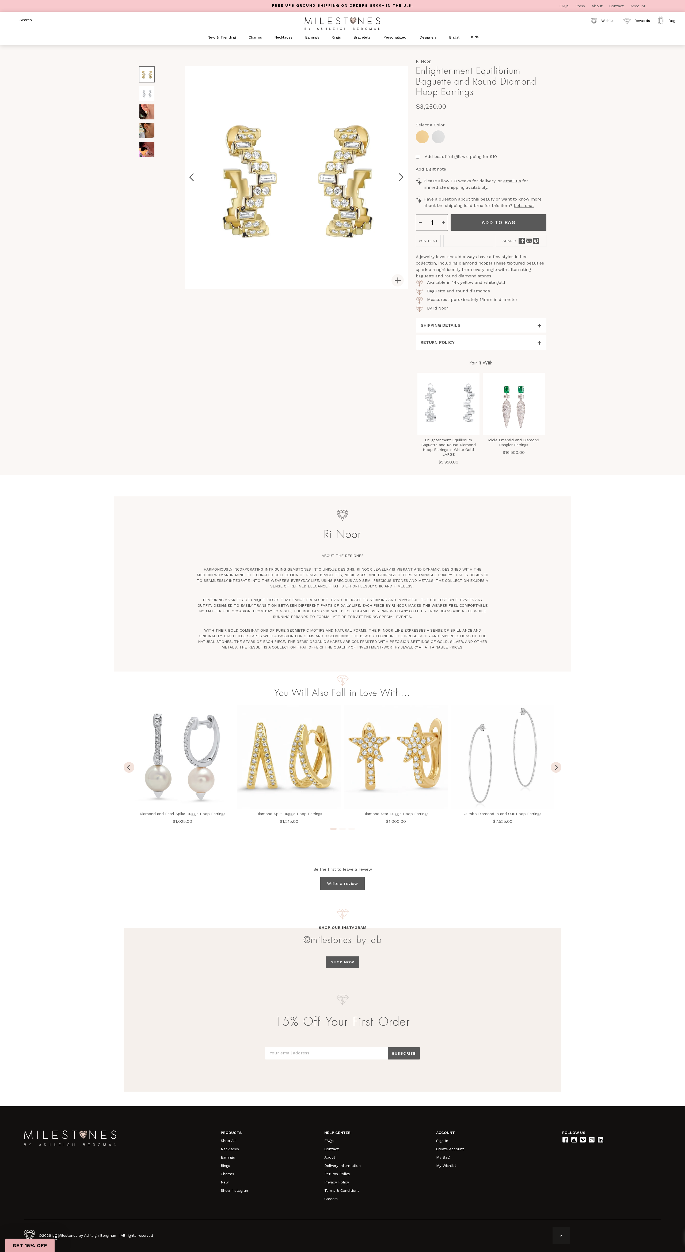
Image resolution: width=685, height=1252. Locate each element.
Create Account (450, 1149)
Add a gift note (431, 169)
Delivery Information (342, 1165)
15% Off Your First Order (342, 1022)
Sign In (442, 1140)
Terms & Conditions (341, 1190)
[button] (30, 1245)
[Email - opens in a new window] (529, 241)
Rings (225, 1165)
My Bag (443, 1157)
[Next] (556, 767)
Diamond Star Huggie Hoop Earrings (395, 814)
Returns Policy (337, 1174)
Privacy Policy (336, 1182)
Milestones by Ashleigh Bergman (87, 1235)
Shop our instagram (343, 927)
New (225, 1182)
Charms (227, 1174)
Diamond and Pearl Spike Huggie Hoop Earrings (182, 814)
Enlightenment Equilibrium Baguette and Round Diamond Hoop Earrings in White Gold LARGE (448, 447)
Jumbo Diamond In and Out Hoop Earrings (502, 814)
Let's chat (524, 205)
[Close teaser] (56, 1237)
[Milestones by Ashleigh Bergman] (342, 23)
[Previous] (129, 767)
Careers (331, 1199)
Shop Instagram (235, 1190)
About (598, 6)
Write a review (342, 883)
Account (637, 6)
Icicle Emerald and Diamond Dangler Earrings (513, 442)
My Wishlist (446, 1165)
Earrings (228, 1157)
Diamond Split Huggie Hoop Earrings (289, 814)
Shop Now (342, 962)
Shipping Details (441, 325)
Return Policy (438, 342)
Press (580, 6)
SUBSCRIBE (404, 1053)
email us (512, 180)
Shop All (228, 1140)
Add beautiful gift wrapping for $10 (461, 156)
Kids (475, 37)
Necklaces (230, 1149)
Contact (617, 6)
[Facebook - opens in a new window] (522, 241)
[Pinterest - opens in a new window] (536, 241)
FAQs (564, 6)
